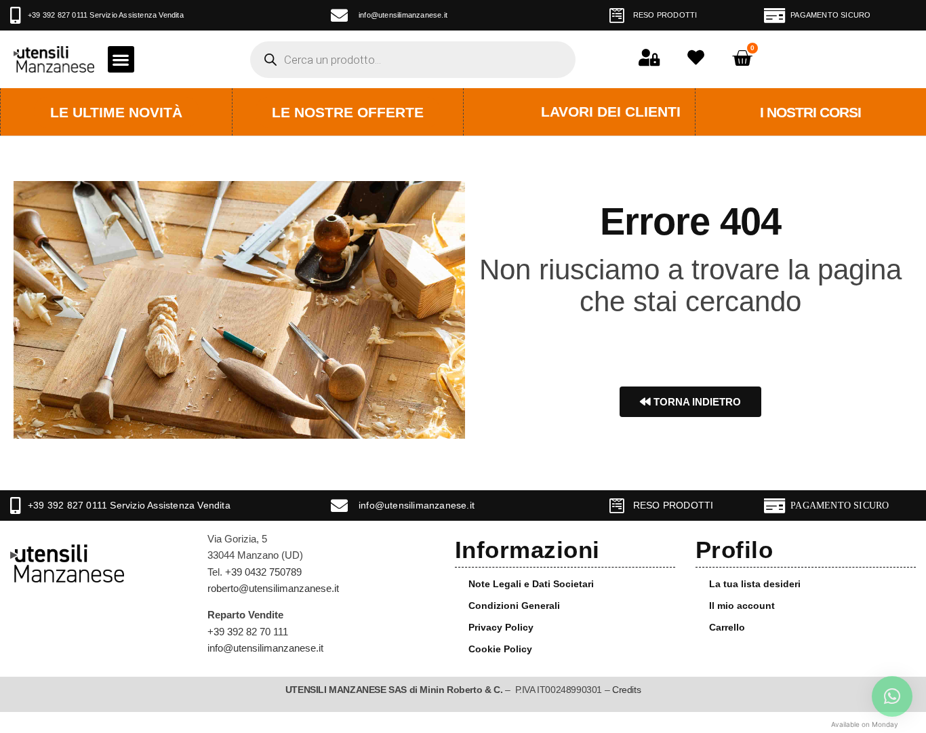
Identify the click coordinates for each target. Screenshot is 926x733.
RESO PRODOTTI (665, 15)
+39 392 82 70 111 (247, 631)
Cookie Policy (500, 648)
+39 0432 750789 (263, 572)
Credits (626, 689)
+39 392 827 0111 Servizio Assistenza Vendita (106, 15)
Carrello (727, 627)
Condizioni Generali (514, 605)
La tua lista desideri (755, 583)
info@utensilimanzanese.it (403, 15)
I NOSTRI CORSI (810, 112)
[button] (121, 59)
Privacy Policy (501, 627)
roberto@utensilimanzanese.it (273, 588)
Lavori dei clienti (611, 111)
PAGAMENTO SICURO (830, 15)
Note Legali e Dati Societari (531, 583)
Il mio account (742, 605)
